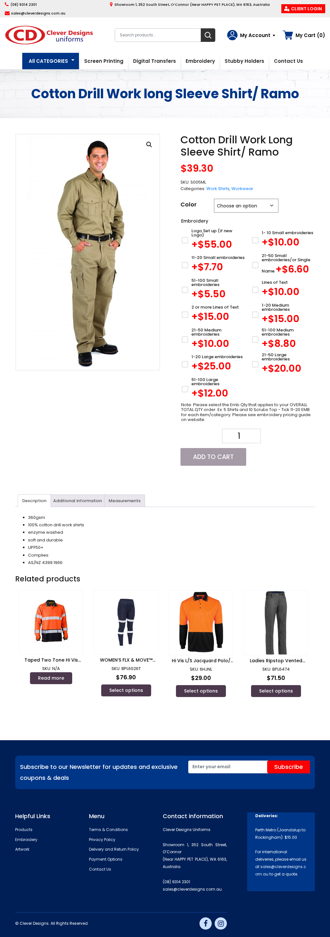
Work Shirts (217, 189)
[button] (149, 144)
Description (34, 501)
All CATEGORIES (48, 61)
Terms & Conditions (108, 829)
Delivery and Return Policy (114, 849)
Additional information (77, 501)
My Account (255, 35)
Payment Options (105, 859)
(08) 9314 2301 (23, 4)
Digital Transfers (154, 61)
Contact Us (288, 61)
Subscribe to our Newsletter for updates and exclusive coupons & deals (99, 772)
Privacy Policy (102, 839)
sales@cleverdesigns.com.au (38, 13)
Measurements (125, 501)
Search (208, 35)
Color (188, 204)
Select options (126, 690)
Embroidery (200, 61)
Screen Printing (103, 61)
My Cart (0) (310, 35)
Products (24, 829)
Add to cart (213, 457)
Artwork (22, 849)
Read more (51, 678)
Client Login (306, 8)
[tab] (34, 500)
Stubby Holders (244, 61)
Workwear (242, 189)
